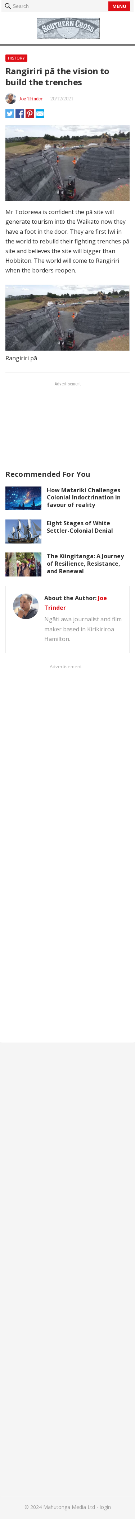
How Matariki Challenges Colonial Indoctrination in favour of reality (84, 497)
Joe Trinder (30, 98)
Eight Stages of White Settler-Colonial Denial (80, 527)
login (105, 1507)
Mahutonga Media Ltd (69, 1507)
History (16, 58)
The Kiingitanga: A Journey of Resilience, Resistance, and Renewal (85, 563)
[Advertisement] (67, 420)
